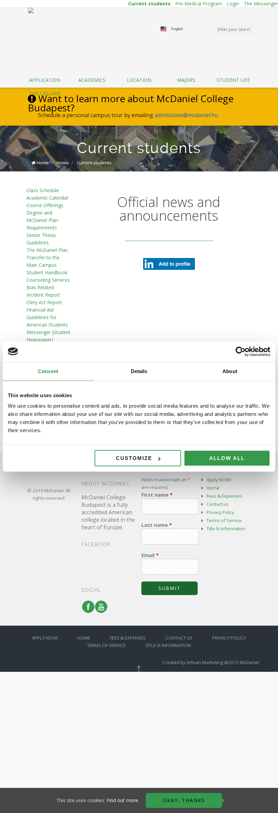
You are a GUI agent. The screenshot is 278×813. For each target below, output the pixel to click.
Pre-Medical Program (198, 3)
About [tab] (229, 371)
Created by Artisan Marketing (192, 662)
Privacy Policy (220, 512)
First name (157, 494)
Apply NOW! (218, 480)
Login (233, 3)
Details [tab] (139, 371)
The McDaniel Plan (47, 250)
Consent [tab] (48, 371)
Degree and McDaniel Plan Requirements (42, 220)
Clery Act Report (44, 302)
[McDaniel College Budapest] (31, 10)
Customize (134, 458)
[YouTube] (99, 610)
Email (150, 555)
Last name (156, 524)
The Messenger (261, 3)
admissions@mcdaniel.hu (186, 115)
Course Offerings (44, 205)
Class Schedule (42, 190)
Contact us (217, 504)
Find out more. (123, 800)
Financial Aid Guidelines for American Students (47, 317)
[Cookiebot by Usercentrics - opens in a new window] (240, 351)
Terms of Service (224, 520)
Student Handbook (46, 272)
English (177, 29)
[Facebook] (86, 610)
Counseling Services (48, 280)
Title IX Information (225, 528)
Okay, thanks (184, 800)
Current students (149, 3)
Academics (91, 80)
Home (43, 163)
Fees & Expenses (224, 496)
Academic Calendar (47, 198)
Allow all (227, 458)
